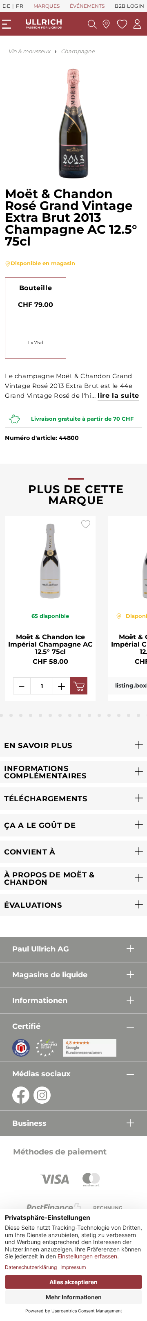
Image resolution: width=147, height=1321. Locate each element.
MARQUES (46, 6)
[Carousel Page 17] (138, 715)
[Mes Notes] (121, 24)
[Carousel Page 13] (99, 715)
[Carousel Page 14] (109, 715)
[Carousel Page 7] (40, 715)
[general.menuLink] (6, 24)
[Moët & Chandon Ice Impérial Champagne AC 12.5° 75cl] (50, 559)
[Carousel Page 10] (69, 715)
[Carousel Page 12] (89, 715)
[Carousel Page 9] (60, 715)
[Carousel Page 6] (30, 715)
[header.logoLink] (44, 24)
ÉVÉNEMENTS (87, 6)
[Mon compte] (137, 24)
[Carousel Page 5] (20, 715)
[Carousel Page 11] (79, 715)
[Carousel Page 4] (11, 715)
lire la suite (118, 395)
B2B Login (130, 6)
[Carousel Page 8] (50, 715)
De (6, 6)
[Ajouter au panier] (78, 685)
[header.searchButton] (92, 24)
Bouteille (35, 288)
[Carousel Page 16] (128, 715)
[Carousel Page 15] (118, 715)
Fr (19, 6)
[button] (73, 745)
